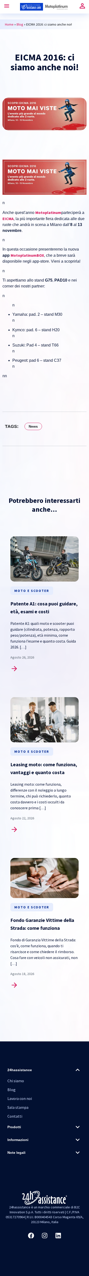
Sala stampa (17, 1107)
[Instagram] (44, 1235)
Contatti (14, 1116)
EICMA (8, 218)
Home (9, 24)
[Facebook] (31, 1235)
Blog (20, 24)
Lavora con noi (19, 1098)
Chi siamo (15, 1080)
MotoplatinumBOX (27, 255)
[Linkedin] (58, 1235)
